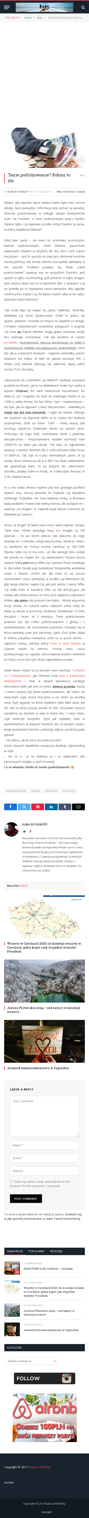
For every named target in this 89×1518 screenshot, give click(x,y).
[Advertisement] (44, 74)
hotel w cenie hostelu (65, 643)
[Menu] (7, 7)
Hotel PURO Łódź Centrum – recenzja (48, 1268)
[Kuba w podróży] (44, 7)
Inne (59, 191)
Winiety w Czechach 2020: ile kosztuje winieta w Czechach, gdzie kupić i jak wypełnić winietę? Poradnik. (44, 947)
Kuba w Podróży (18, 191)
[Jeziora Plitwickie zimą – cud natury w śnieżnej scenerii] (44, 981)
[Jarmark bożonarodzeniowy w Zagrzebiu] (44, 1041)
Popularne (36, 1251)
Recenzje (56, 1251)
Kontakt (9, 1482)
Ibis (58, 530)
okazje (35, 791)
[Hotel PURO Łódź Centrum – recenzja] (12, 1268)
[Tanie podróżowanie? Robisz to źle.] (44, 148)
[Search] (83, 7)
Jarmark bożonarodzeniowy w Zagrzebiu (38, 1068)
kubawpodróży (16, 791)
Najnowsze (15, 1251)
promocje (69, 791)
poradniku (10, 342)
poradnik (51, 791)
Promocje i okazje (74, 191)
